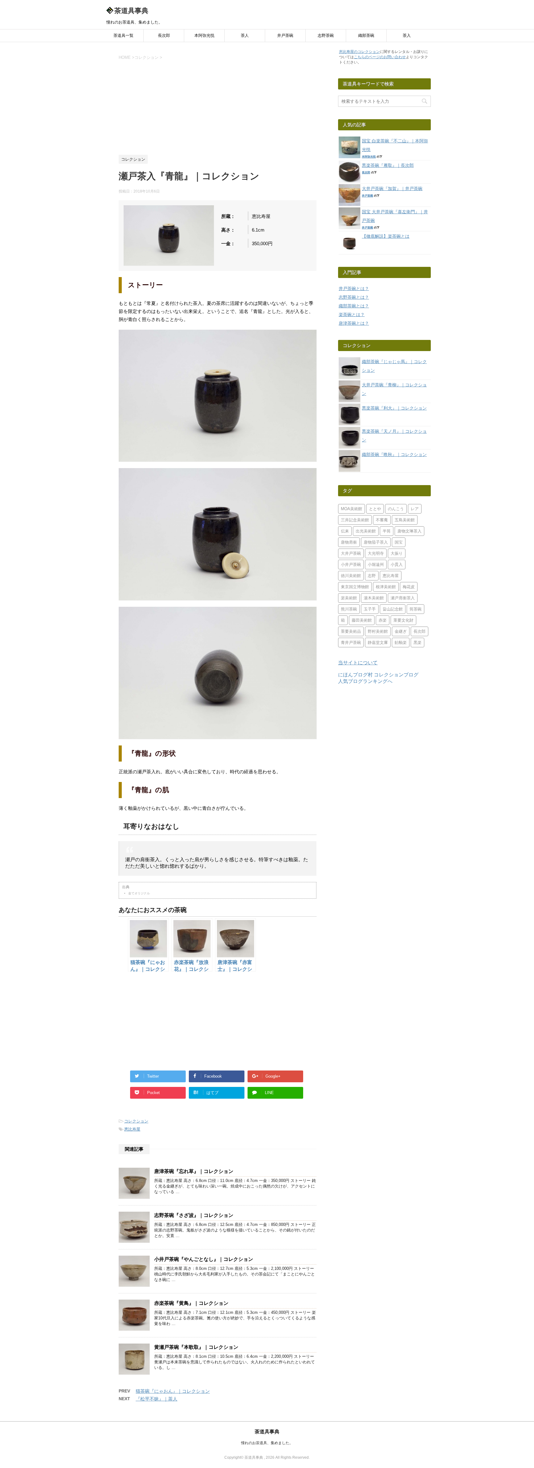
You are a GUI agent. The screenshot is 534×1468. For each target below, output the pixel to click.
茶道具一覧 (123, 35)
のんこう (396, 508)
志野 (372, 575)
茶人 (245, 35)
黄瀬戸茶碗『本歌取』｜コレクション (196, 1347)
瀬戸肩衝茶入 (403, 598)
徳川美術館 (351, 575)
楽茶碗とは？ (352, 314)
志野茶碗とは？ (354, 297)
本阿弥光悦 (204, 35)
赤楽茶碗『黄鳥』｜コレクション (191, 1303)
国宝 (399, 542)
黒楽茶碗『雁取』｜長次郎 (388, 165)
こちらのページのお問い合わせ (380, 57)
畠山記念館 (393, 609)
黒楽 (417, 642)
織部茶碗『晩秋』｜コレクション (394, 454)
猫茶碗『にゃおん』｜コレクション (173, 1391)
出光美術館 (366, 531)
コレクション (136, 1121)
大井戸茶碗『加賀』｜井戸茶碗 (392, 188)
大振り (397, 553)
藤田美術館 (362, 620)
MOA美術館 (351, 508)
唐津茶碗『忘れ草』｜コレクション (193, 1171)
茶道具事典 (131, 11)
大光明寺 (376, 553)
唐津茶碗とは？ (354, 323)
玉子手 (370, 609)
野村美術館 (378, 631)
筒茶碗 (415, 609)
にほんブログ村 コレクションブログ (378, 674)
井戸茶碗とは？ (354, 288)
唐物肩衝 (349, 542)
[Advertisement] (217, 106)
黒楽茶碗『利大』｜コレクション (394, 408)
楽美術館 (349, 598)
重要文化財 (403, 620)
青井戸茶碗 (351, 642)
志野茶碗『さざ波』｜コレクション (193, 1215)
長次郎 (164, 35)
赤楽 (383, 620)
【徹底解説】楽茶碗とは (385, 236)
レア (415, 508)
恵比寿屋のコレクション (359, 52)
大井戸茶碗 (351, 553)
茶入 (407, 35)
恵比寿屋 (132, 1129)
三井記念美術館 (355, 520)
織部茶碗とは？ (354, 305)
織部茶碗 (366, 35)
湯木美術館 (374, 598)
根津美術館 (386, 586)
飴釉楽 (401, 642)
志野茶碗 (326, 35)
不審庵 (382, 520)
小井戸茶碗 (351, 564)
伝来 (345, 531)
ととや (375, 508)
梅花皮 (409, 586)
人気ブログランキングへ (365, 681)
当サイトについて (358, 662)
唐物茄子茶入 (376, 542)
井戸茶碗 (285, 35)
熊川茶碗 (349, 609)
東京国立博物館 (355, 586)
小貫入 (397, 564)
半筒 (387, 531)
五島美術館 (405, 520)
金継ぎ (401, 631)
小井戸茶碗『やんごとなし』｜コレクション (203, 1259)
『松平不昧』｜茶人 (156, 1398)
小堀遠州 (376, 564)
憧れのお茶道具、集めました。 (267, 1443)
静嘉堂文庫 (378, 642)
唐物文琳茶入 (409, 531)
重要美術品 (351, 631)
